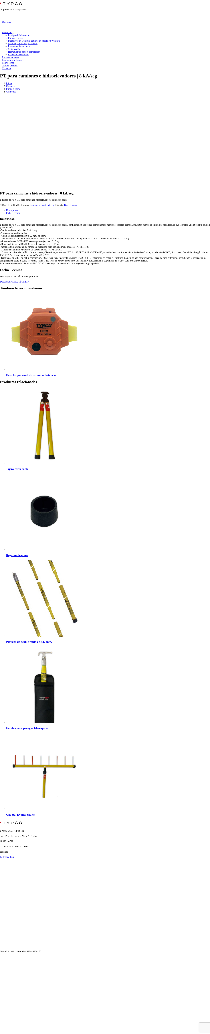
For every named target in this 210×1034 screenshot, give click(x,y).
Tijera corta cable (17, 469)
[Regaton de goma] (44, 549)
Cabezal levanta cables (20, 814)
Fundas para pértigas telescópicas (27, 728)
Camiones (35, 205)
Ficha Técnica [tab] (13, 213)
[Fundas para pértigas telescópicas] (44, 722)
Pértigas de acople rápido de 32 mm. (29, 641)
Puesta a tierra (47, 205)
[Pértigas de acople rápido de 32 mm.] (44, 635)
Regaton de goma (17, 555)
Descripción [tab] (12, 210)
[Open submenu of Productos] (13, 33)
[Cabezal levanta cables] (44, 808)
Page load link (7, 857)
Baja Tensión (70, 205)
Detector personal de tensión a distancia (31, 375)
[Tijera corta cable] (44, 463)
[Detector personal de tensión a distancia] (44, 369)
